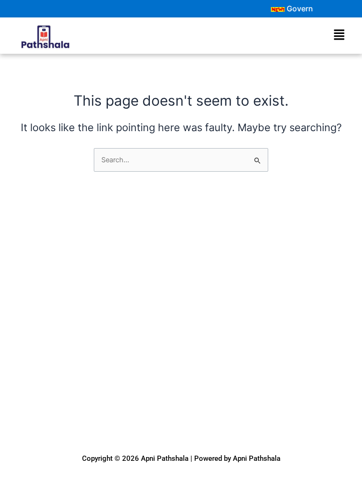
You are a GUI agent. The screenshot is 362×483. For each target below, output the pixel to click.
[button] (338, 35)
